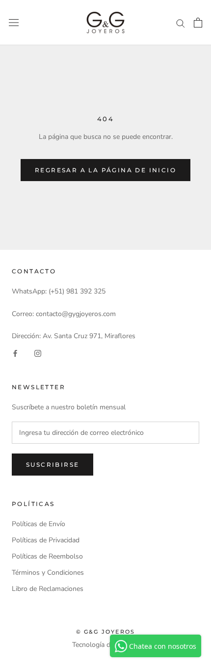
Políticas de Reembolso (47, 556)
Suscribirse (52, 464)
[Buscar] (180, 23)
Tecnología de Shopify (105, 644)
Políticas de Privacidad (45, 540)
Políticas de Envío (38, 524)
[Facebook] (15, 352)
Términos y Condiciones (48, 572)
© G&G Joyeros (105, 631)
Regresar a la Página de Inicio (105, 170)
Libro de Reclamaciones (47, 588)
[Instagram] (37, 352)
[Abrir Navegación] (14, 23)
